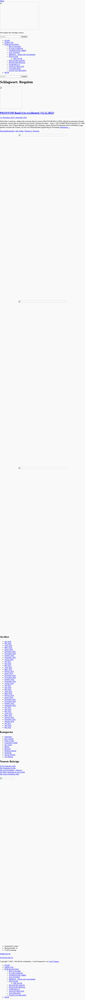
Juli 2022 (7, 723)
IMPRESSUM (5, 954)
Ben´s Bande (9, 739)
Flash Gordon (9, 741)
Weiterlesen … (65, 127)
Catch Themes (54, 961)
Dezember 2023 (10, 699)
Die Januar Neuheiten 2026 (9, 774)
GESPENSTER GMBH (17, 50)
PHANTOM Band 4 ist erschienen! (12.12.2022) (27, 112)
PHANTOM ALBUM (17, 60)
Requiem (36, 131)
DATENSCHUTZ (6, 958)
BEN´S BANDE (15, 46)
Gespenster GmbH (10, 743)
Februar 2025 (9, 671)
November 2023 (10, 701)
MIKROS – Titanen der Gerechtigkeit (22, 54)
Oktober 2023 (9, 703)
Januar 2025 (8, 673)
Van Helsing (8, 757)
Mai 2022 (7, 727)
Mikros (6, 747)
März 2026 (8, 648)
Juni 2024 (7, 687)
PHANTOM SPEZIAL (17, 62)
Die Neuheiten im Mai (8, 768)
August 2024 (9, 683)
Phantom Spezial (10, 751)
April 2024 (8, 691)
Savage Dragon (9, 755)
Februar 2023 (9, 717)
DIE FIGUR (17, 58)
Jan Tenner (8, 745)
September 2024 (10, 681)
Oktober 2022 (9, 721)
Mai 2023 (7, 711)
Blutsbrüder (10, 131)
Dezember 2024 (10, 675)
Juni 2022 (7, 725)
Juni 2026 (7, 642)
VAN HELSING (15, 68)
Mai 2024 (7, 689)
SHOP (6, 72)
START (7, 40)
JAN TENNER (14, 52)
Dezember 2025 (10, 652)
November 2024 (10, 677)
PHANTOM (13, 56)
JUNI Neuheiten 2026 (7, 766)
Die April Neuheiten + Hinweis (11, 770)
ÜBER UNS (8, 42)
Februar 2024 (9, 695)
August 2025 (9, 659)
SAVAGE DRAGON (16, 66)
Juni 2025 (7, 663)
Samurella (7, 753)
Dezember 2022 (10, 719)
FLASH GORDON (16, 48)
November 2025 (10, 653)
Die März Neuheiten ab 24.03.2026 (12, 772)
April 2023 (8, 713)
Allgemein (8, 737)
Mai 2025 (7, 665)
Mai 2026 (7, 644)
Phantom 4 (28, 131)
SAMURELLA (14, 64)
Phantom (3, 131)
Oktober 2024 (9, 679)
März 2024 (8, 693)
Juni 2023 (7, 709)
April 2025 (8, 667)
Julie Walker (19, 131)
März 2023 (8, 715)
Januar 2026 (8, 650)
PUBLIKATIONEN (11, 44)
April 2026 (8, 646)
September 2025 (10, 657)
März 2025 (8, 669)
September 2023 (10, 705)
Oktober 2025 (9, 655)
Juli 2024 (7, 685)
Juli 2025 (7, 661)
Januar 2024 (8, 697)
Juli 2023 (7, 707)
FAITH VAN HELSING (17, 70)
